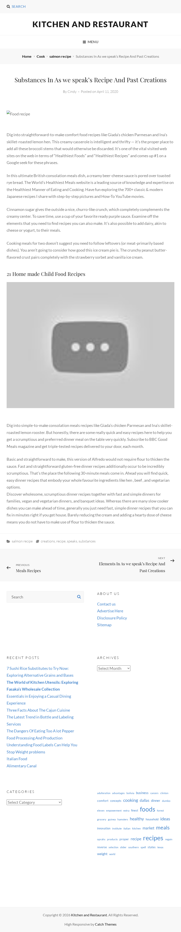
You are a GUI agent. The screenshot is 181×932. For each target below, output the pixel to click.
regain (168, 839)
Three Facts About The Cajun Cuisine (38, 710)
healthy (137, 818)
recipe (61, 541)
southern (133, 847)
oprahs (101, 839)
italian (126, 828)
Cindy (72, 91)
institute (117, 828)
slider (123, 847)
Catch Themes (106, 924)
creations (48, 541)
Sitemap (104, 624)
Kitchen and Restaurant (90, 24)
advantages (118, 793)
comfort (102, 800)
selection (113, 847)
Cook (41, 56)
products (112, 839)
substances (87, 541)
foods (147, 809)
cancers (154, 793)
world (112, 854)
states (152, 847)
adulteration (103, 793)
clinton (164, 793)
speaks (72, 541)
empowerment (114, 810)
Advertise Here (110, 610)
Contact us (106, 604)
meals (163, 827)
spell (143, 847)
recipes (153, 838)
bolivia (130, 793)
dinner (155, 800)
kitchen (136, 828)
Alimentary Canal (22, 765)
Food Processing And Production (34, 737)
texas (160, 847)
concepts (115, 800)
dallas (144, 800)
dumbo (166, 800)
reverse (102, 847)
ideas (165, 818)
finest (134, 810)
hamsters (122, 819)
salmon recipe (60, 56)
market (148, 828)
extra (126, 810)
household (152, 819)
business (142, 793)
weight (102, 854)
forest (160, 810)
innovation (103, 828)
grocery (101, 819)
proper (124, 839)
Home (27, 56)
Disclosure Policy (112, 617)
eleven (100, 810)
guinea (112, 819)
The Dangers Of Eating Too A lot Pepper (40, 730)
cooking (130, 800)
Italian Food (17, 758)
